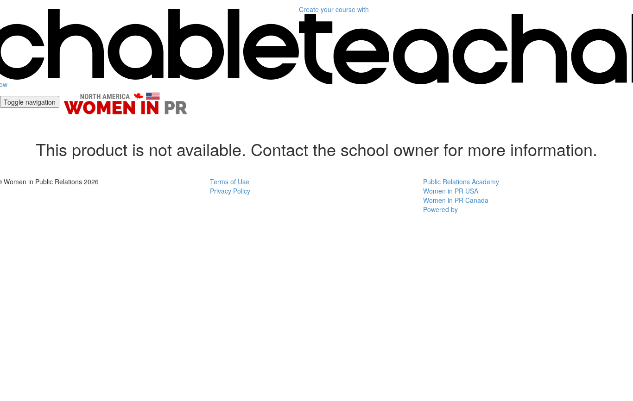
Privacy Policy (230, 190)
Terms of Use (229, 181)
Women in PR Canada (455, 200)
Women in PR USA (450, 190)
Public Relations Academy (461, 181)
